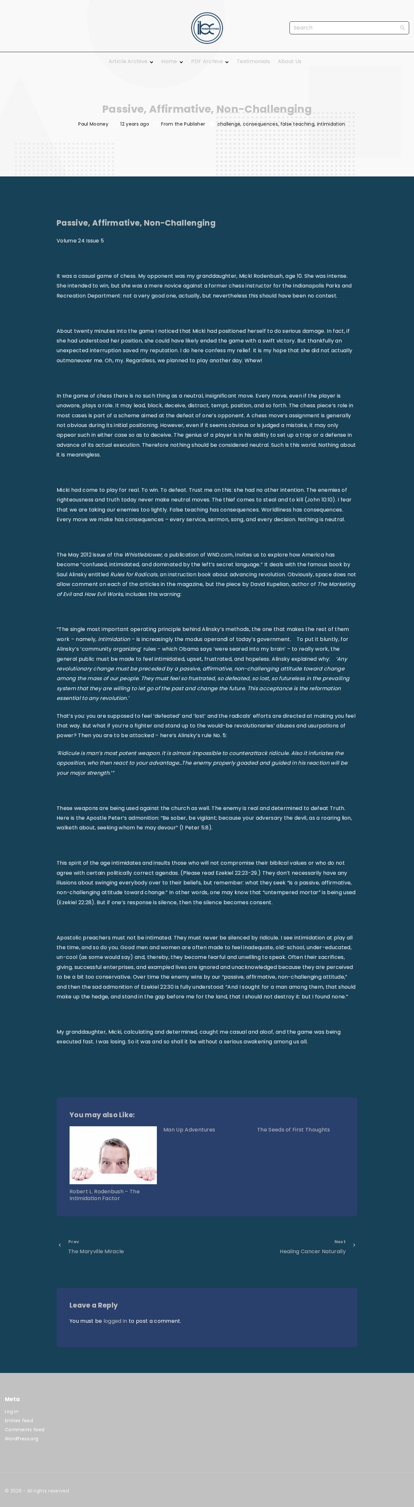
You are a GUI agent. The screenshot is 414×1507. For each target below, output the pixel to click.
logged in (115, 1321)
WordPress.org (21, 1438)
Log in (11, 1411)
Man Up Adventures (189, 1129)
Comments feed (24, 1429)
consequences (260, 124)
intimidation (331, 124)
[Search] (402, 27)
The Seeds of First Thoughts (293, 1129)
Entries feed (19, 1420)
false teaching (297, 124)
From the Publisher (183, 124)
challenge (229, 124)
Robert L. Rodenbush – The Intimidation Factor (105, 1195)
